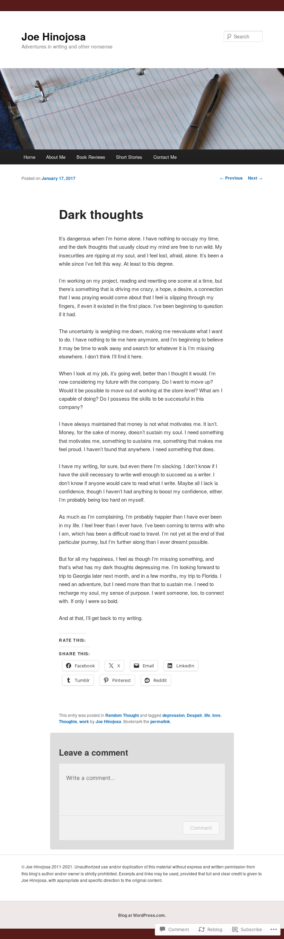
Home (29, 157)
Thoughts (68, 721)
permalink (160, 721)
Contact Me (165, 157)
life (207, 715)
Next (255, 178)
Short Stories (129, 157)
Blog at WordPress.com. (142, 915)
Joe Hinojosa (53, 36)
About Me (55, 157)
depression (173, 715)
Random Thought (122, 715)
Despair (194, 715)
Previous (231, 178)
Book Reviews (91, 157)
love (216, 715)
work (84, 721)
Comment (201, 828)
